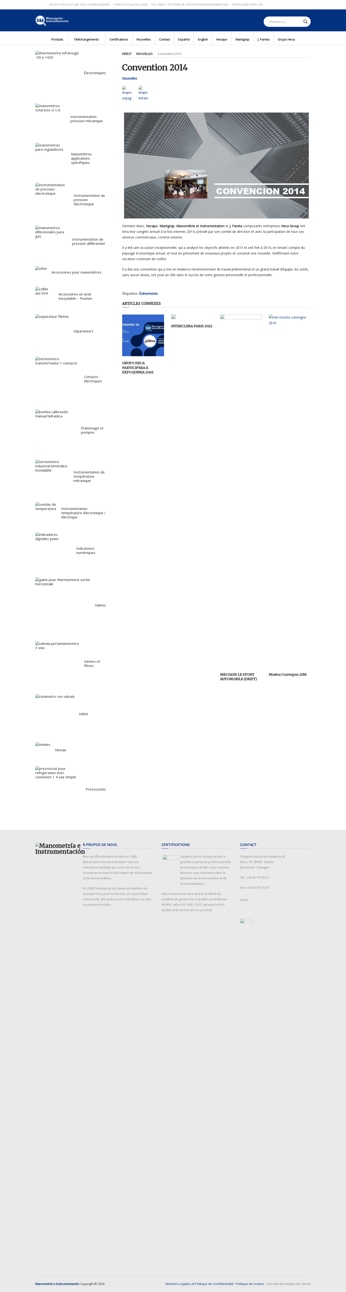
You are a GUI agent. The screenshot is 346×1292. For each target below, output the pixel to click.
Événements (148, 293)
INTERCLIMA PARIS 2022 (191, 326)
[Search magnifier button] (305, 21)
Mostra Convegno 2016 (288, 674)
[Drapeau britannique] (143, 93)
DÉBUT (127, 54)
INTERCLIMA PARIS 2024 (231, 4)
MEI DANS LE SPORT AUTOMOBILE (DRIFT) (238, 676)
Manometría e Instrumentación (57, 1284)
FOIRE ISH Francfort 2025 (114, 4)
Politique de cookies (250, 1284)
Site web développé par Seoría (288, 1284)
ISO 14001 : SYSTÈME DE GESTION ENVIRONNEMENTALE (173, 4)
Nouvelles (144, 54)
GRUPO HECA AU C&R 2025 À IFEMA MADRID (62, 4)
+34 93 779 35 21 (257, 877)
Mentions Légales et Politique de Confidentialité (199, 1284)
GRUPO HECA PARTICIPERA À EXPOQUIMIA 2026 (137, 367)
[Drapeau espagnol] (126, 93)
